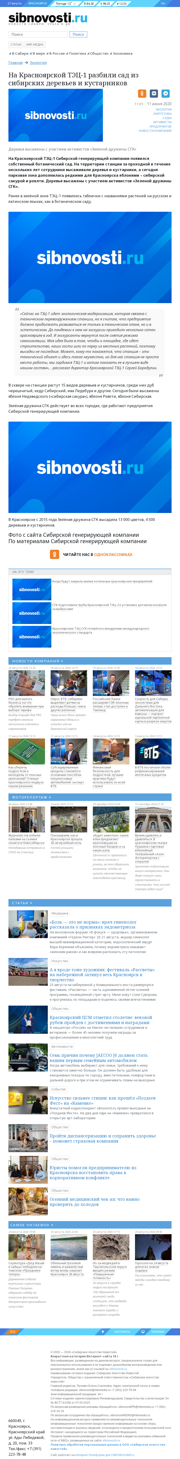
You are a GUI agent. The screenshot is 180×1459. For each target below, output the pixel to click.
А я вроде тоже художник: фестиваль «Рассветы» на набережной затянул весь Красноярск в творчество (102, 974)
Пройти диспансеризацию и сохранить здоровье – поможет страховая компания (103, 1138)
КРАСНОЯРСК (38, 3)
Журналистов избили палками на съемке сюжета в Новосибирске (26, 839)
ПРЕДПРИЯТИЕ (161, 126)
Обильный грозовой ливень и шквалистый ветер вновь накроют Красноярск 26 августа (67, 1268)
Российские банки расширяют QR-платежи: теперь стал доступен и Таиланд (111, 704)
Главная (15, 62)
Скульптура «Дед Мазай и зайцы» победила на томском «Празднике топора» (26, 1268)
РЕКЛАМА (158, 1332)
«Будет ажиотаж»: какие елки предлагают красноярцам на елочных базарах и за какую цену (111, 842)
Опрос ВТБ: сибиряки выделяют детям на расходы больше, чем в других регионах (68, 704)
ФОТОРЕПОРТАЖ (31, 797)
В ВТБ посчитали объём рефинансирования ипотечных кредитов (152, 771)
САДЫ (167, 118)
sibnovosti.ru (118, 1369)
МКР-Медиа (34, 45)
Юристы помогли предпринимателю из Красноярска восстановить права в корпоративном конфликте (93, 1172)
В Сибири (20, 53)
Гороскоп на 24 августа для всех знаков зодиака (151, 1267)
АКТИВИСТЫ (162, 122)
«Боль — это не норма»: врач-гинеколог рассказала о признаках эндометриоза (93, 924)
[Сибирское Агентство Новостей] (47, 17)
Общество (99, 53)
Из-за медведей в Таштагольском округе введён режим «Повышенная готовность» (110, 1270)
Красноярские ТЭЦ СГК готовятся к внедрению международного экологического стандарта (100, 630)
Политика (77, 53)
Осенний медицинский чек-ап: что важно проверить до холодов (95, 1201)
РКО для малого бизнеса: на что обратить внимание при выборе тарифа (26, 704)
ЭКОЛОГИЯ (164, 109)
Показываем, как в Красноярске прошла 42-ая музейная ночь (66, 839)
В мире (39, 53)
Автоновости (62, 1046)
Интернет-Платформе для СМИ (96, 1455)
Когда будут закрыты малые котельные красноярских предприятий (102, 581)
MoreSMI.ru (126, 1455)
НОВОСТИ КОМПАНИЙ (155, 131)
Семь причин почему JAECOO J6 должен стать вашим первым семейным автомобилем (99, 1057)
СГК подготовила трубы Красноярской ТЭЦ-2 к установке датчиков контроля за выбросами (109, 607)
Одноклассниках (113, 554)
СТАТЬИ (22, 902)
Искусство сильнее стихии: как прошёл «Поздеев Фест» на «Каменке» (103, 1100)
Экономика (122, 53)
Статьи (16, 45)
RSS (12, 1332)
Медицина (59, 913)
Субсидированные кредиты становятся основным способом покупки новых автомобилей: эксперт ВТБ (67, 776)
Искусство (59, 961)
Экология (38, 62)
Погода (61, 4)
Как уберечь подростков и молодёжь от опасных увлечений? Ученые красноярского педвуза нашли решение (26, 776)
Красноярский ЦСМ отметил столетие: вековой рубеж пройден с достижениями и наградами (101, 1019)
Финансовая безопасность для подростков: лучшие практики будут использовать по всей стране (109, 776)
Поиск (78, 34)
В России (57, 53)
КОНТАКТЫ (122, 1332)
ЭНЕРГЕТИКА (162, 113)
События (58, 1089)
